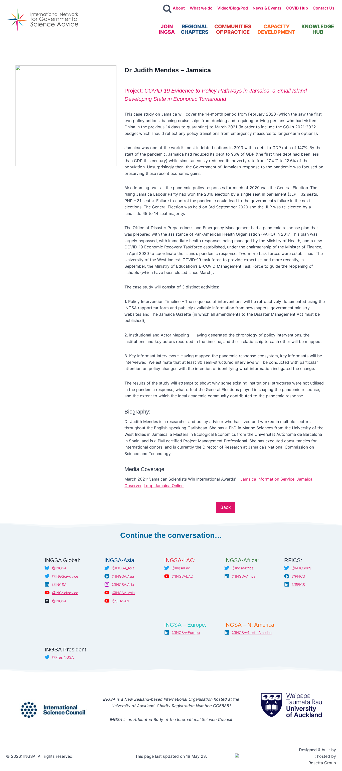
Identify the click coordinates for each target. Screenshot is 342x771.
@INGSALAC (182, 576)
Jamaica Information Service (267, 479)
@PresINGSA (63, 657)
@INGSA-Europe (186, 632)
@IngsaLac (181, 568)
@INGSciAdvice (65, 576)
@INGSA (59, 568)
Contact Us (323, 8)
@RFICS (298, 576)
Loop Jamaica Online (164, 485)
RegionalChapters (194, 29)
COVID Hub (297, 8)
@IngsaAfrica (243, 568)
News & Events (267, 8)
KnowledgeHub (317, 29)
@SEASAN (120, 601)
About (179, 8)
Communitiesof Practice (232, 29)
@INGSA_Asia (123, 568)
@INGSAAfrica (244, 576)
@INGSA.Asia (123, 576)
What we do (201, 8)
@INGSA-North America (252, 632)
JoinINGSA (167, 29)
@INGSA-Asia (123, 593)
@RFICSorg (301, 568)
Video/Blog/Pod (232, 8)
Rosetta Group (322, 762)
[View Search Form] (167, 9)
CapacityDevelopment (276, 29)
